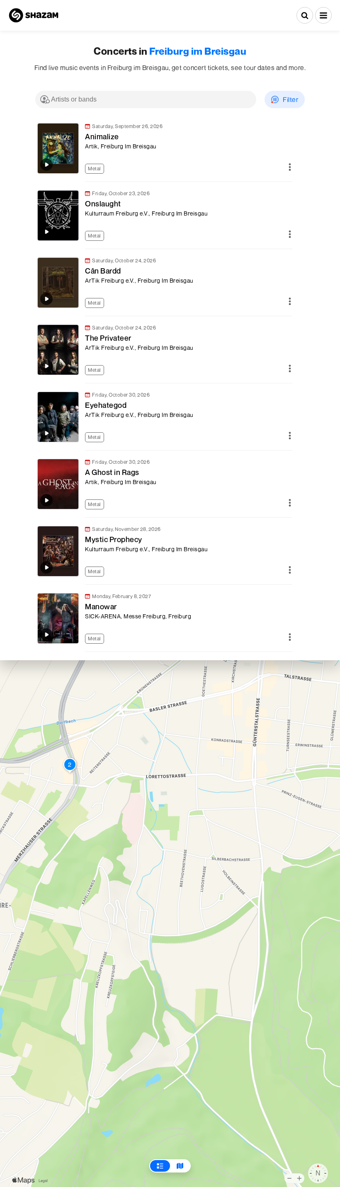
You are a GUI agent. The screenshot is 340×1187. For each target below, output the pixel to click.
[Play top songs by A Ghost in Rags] (46, 500)
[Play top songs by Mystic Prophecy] (46, 567)
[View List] (160, 1166)
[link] (164, 148)
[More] (290, 167)
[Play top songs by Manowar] (46, 634)
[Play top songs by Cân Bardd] (46, 299)
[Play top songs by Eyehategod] (46, 433)
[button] (323, 15)
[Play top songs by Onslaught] (46, 231)
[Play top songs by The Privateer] (46, 366)
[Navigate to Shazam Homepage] (33, 15)
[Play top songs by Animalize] (46, 164)
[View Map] (180, 1166)
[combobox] (146, 99)
